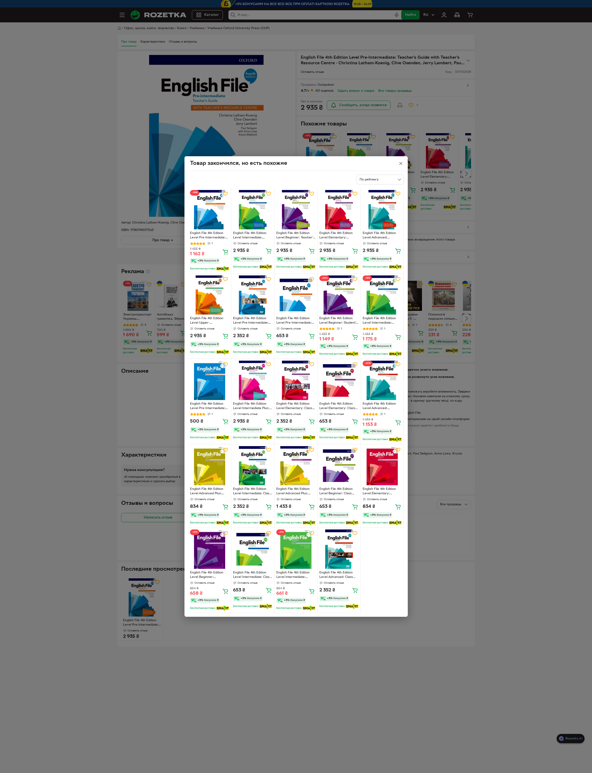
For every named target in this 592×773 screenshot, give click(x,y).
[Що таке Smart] (222, 268)
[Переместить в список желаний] (225, 193)
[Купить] (225, 251)
